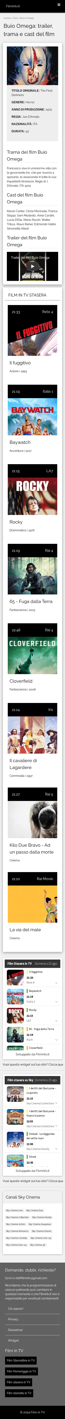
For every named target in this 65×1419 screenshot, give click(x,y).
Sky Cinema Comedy (16, 1238)
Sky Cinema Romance (17, 1231)
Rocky (16, 522)
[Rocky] (32, 496)
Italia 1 (48, 391)
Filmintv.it (13, 6)
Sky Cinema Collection (17, 1217)
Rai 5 (49, 794)
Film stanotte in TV (19, 1393)
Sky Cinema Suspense (40, 1224)
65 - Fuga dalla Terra (31, 601)
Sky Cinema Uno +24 (41, 1238)
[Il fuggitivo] (32, 337)
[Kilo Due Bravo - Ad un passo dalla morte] (32, 819)
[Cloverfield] (32, 655)
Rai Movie (45, 879)
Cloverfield (21, 681)
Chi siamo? (15, 1308)
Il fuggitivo (20, 362)
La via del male (25, 929)
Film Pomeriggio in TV (21, 1371)
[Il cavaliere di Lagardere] (32, 735)
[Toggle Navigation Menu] (59, 5)
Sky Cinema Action (15, 1224)
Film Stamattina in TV (21, 1360)
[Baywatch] (32, 416)
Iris (50, 710)
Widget (13, 1340)
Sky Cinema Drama (41, 1231)
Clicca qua (55, 1064)
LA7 (49, 471)
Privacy (13, 1319)
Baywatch (20, 442)
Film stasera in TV (18, 1382)
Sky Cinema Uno (14, 1210)
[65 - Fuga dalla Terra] (32, 575)
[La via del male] (32, 904)
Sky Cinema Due (34, 1210)
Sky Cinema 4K (37, 1245)
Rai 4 (49, 550)
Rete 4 (47, 312)
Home (7, 18)
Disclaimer (15, 1330)
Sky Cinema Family (41, 1217)
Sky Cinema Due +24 (16, 1245)
